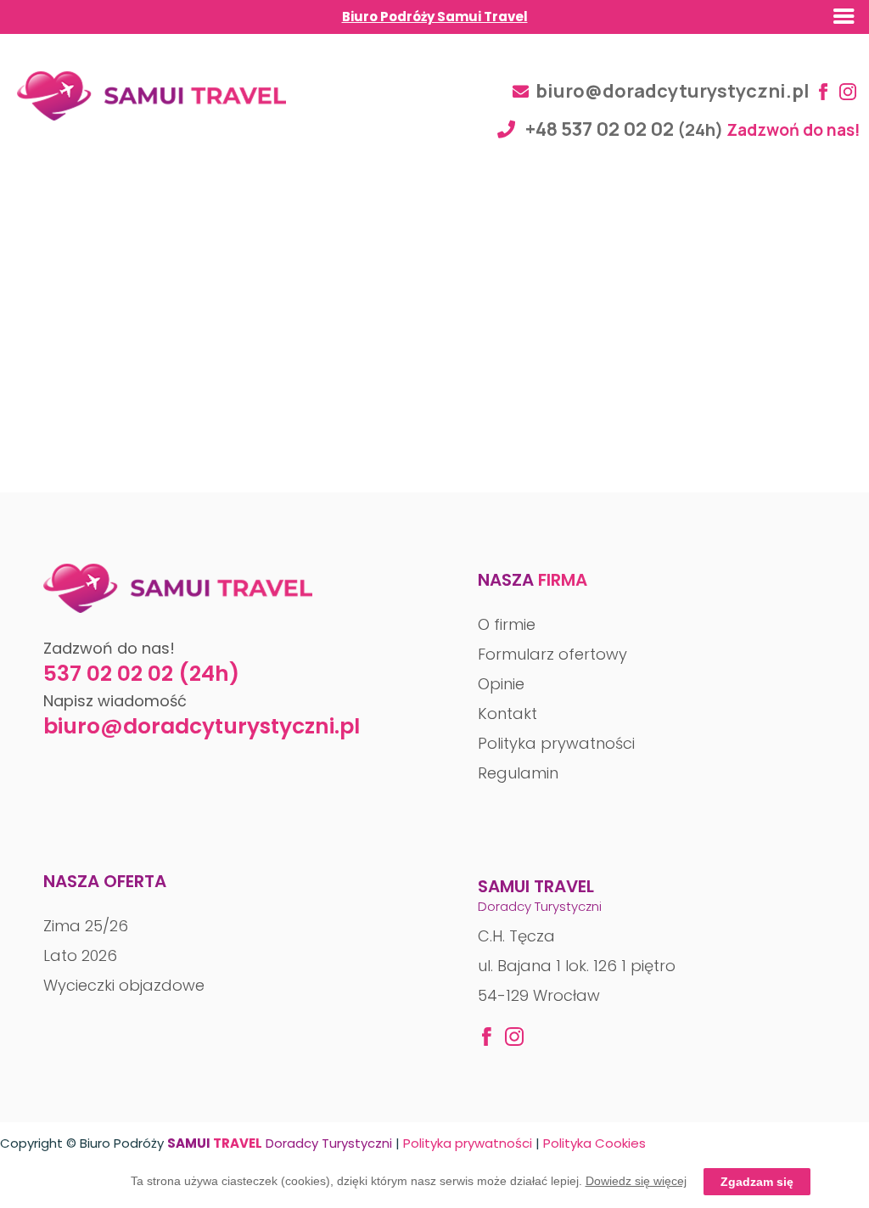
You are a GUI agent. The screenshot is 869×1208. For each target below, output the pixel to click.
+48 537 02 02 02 (599, 129)
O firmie (506, 624)
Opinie (501, 683)
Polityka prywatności (556, 743)
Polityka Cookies (594, 1143)
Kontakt (507, 713)
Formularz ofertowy (552, 654)
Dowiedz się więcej (636, 1181)
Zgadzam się (756, 1181)
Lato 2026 (80, 955)
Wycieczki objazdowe (124, 985)
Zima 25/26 (85, 925)
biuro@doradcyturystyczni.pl (672, 91)
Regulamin (518, 773)
